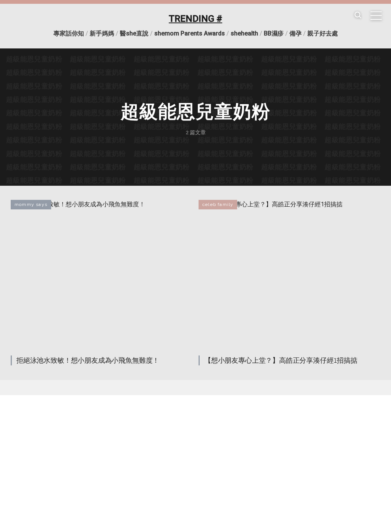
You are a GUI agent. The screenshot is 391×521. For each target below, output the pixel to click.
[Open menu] (376, 15)
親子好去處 (322, 33)
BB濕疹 (274, 33)
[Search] (358, 15)
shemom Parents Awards (189, 33)
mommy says (31, 204)
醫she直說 (134, 33)
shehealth (244, 33)
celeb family (217, 204)
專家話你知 (68, 33)
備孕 (295, 33)
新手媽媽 (102, 33)
